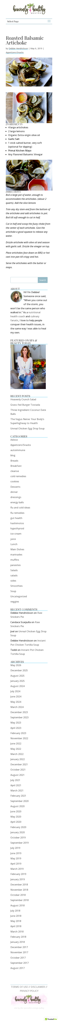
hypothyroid (17, 528)
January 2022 (17, 759)
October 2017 (18, 957)
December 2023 (19, 712)
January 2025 (17, 681)
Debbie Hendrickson (18, 48)
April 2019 (15, 863)
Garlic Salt (13, 139)
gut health (16, 518)
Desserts (15, 486)
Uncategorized (18, 596)
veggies (14, 601)
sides (13, 580)
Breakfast (16, 465)
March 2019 (16, 868)
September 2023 (19, 717)
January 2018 (17, 942)
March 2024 (16, 707)
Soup (13, 591)
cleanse (14, 471)
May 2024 (15, 701)
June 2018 (15, 915)
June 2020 (15, 811)
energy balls (17, 502)
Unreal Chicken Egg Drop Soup (27, 428)
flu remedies (17, 513)
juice (13, 539)
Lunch (13, 544)
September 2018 (19, 900)
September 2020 (19, 801)
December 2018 (19, 884)
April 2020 (15, 821)
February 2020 (18, 827)
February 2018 (18, 936)
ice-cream (15, 533)
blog (12, 455)
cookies (14, 481)
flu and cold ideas (20, 507)
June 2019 (15, 853)
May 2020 (15, 816)
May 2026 (15, 665)
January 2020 (17, 832)
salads (14, 575)
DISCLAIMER (38, 987)
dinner (14, 492)
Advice (14, 439)
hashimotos (17, 523)
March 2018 (16, 931)
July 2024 (15, 691)
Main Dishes (17, 549)
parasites (15, 565)
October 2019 (18, 837)
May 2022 (15, 748)
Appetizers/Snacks (15, 52)
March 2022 (16, 754)
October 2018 (18, 895)
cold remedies (18, 476)
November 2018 (19, 889)
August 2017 (17, 968)
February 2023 (18, 733)
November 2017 (19, 952)
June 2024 (15, 696)
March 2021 (16, 790)
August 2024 (17, 686)
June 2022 (15, 743)
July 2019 (15, 848)
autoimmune (17, 450)
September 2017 (19, 962)
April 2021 (15, 785)
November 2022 (19, 738)
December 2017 (19, 947)
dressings (15, 497)
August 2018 (17, 905)
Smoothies (16, 585)
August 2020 (17, 806)
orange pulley (38, 1008)
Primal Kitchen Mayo (19, 150)
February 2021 (18, 795)
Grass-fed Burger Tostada (25, 404)
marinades (16, 554)
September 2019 (19, 842)
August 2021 (17, 775)
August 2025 (17, 675)
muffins (14, 559)
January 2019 (17, 879)
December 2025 (19, 670)
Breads (14, 460)
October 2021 (18, 769)
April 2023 (15, 728)
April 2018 (15, 926)
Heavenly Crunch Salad (23, 399)
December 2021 (19, 764)
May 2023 (15, 722)
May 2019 (15, 858)
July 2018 (15, 910)
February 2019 (18, 874)
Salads (14, 570)
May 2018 (15, 921)
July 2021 (15, 780)
